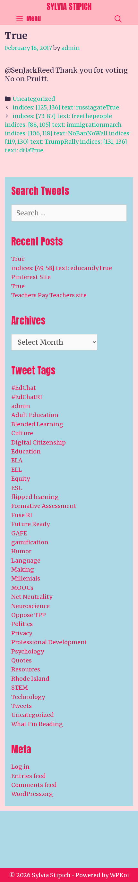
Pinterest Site (31, 277)
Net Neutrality (31, 596)
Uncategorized (34, 98)
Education (26, 451)
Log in (20, 766)
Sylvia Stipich (69, 6)
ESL (16, 488)
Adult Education (34, 415)
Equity (20, 478)
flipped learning (35, 497)
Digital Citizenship (38, 442)
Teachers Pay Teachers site (49, 295)
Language (25, 560)
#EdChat (23, 387)
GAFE (19, 533)
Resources (25, 669)
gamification (29, 542)
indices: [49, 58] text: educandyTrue (61, 268)
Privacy (21, 633)
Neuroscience (30, 606)
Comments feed (34, 785)
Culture (22, 433)
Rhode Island (30, 678)
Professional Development (49, 642)
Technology (28, 697)
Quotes (21, 660)
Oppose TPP (28, 615)
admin (20, 406)
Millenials (25, 578)
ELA (16, 460)
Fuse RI (21, 515)
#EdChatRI (26, 397)
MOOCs (22, 587)
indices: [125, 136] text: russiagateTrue (66, 107)
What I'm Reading (37, 724)
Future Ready (30, 524)
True (18, 258)
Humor (21, 551)
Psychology (27, 651)
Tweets (21, 706)
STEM (19, 687)
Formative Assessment (43, 505)
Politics (22, 624)
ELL (16, 469)
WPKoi (119, 875)
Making (22, 569)
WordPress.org (32, 794)
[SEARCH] (118, 18)
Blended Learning (37, 424)
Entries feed (28, 776)
